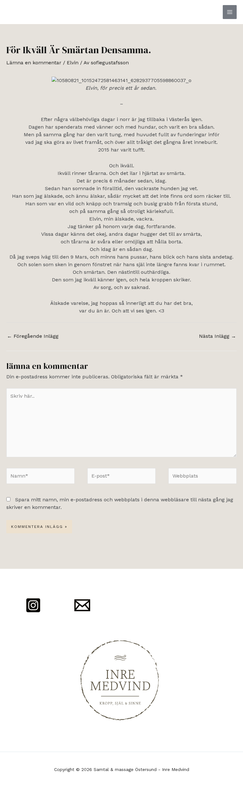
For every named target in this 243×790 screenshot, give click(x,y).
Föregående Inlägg (33, 336)
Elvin (72, 63)
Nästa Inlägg (217, 336)
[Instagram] (33, 605)
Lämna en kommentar (33, 63)
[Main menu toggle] (230, 12)
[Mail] (82, 605)
